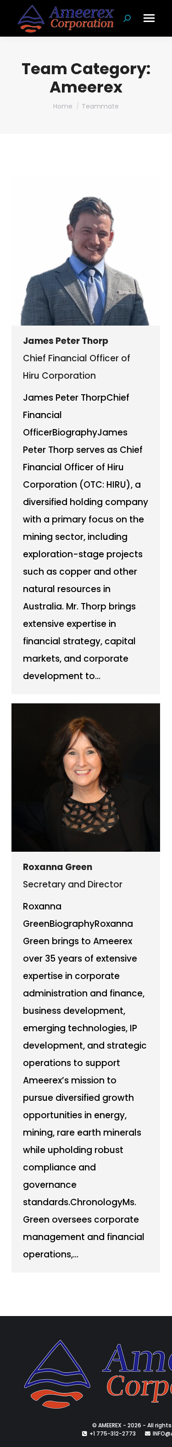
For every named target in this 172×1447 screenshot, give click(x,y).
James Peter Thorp (65, 341)
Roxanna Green (57, 867)
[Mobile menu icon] (149, 18)
